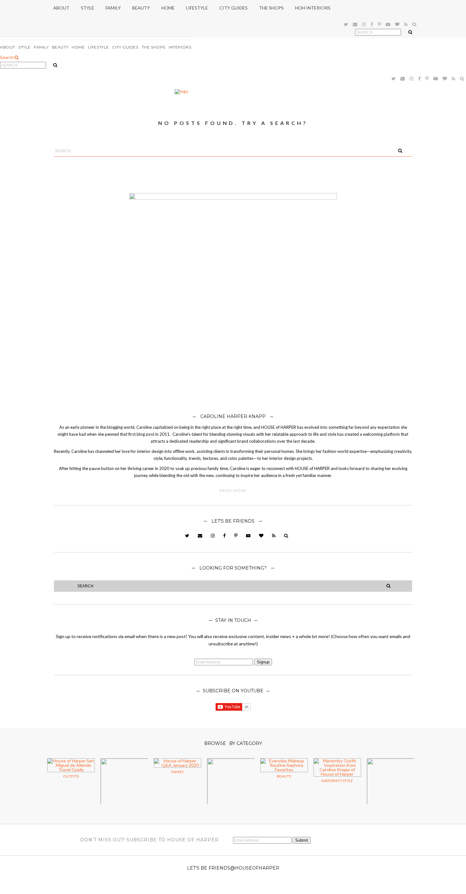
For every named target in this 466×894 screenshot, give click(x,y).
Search (7, 57)
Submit (301, 840)
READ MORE (233, 491)
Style (24, 47)
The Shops (153, 47)
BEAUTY (60, 47)
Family (41, 47)
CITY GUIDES (125, 47)
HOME (78, 47)
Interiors (180, 47)
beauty (284, 776)
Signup (263, 662)
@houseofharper (254, 868)
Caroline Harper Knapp (233, 416)
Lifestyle (98, 47)
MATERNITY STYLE (337, 780)
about (7, 47)
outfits (71, 776)
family (177, 771)
